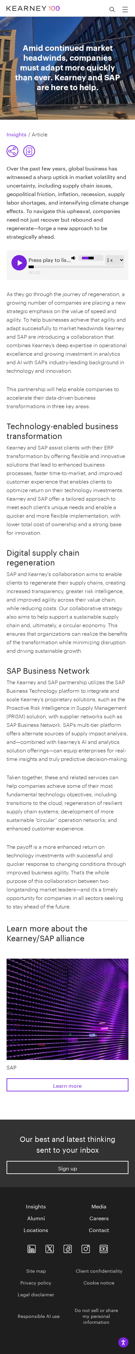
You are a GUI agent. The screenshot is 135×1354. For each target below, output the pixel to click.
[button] (21, 151)
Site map (36, 1270)
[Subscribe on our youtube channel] (104, 1248)
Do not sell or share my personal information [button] (96, 1315)
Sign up (67, 1168)
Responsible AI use (39, 1315)
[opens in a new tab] (86, 1248)
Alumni (36, 1218)
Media (98, 1206)
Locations (36, 1229)
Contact (99, 1229)
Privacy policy (35, 1282)
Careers (99, 1218)
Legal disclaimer (36, 1294)
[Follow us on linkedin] (32, 1248)
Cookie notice (99, 1282)
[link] (29, 151)
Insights (36, 1206)
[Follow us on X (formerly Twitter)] (50, 1248)
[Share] (12, 151)
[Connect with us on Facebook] (68, 1248)
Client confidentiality (99, 1270)
